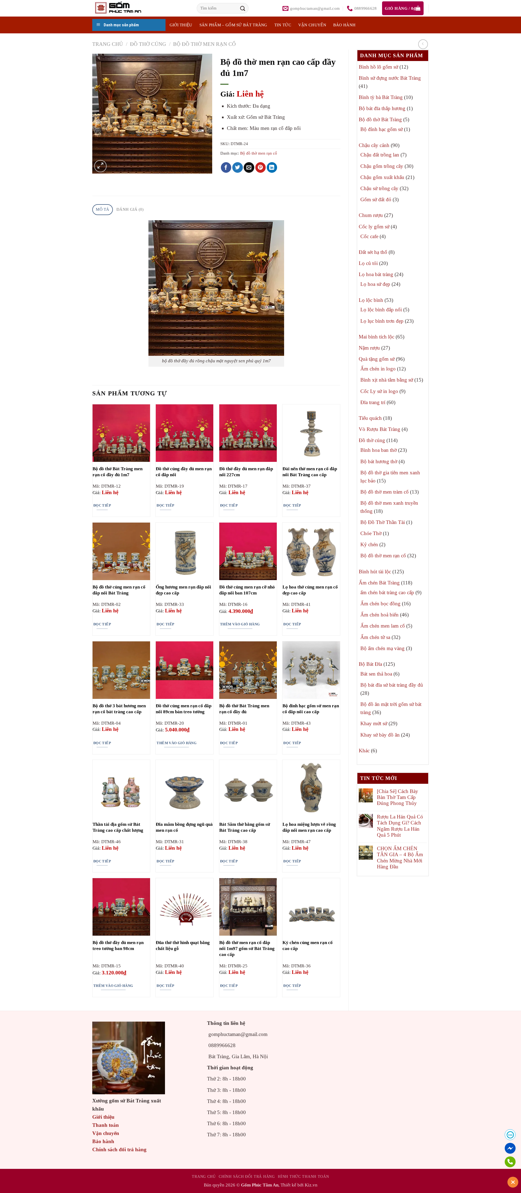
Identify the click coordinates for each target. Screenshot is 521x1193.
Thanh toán (105, 1125)
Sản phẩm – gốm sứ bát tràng (233, 25)
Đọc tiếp (102, 505)
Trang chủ (107, 44)
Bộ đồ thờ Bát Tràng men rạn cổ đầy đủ (244, 708)
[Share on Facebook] (226, 167)
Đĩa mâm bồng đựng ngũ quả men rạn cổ (184, 827)
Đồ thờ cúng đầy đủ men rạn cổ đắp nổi (184, 471)
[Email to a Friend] (249, 167)
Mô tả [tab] (102, 209)
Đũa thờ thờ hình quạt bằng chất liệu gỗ (183, 945)
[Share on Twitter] (237, 167)
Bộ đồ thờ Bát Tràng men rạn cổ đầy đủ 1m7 (117, 471)
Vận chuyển (312, 25)
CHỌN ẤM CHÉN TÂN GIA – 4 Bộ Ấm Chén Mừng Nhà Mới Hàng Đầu (400, 857)
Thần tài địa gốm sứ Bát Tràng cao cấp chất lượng (118, 827)
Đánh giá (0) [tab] (130, 209)
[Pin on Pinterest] (260, 167)
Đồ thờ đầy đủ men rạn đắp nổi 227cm (246, 471)
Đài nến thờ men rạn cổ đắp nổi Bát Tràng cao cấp (309, 471)
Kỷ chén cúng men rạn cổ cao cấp (307, 945)
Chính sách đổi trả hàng (119, 1149)
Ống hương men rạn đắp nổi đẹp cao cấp (183, 590)
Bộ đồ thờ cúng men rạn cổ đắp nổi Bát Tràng (119, 590)
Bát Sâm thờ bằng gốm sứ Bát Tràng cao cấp (244, 827)
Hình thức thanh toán (303, 1176)
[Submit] (242, 8)
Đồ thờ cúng (148, 44)
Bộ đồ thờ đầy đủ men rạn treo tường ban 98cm (118, 945)
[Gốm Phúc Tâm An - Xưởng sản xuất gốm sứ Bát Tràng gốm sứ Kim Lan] (123, 8)
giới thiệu (181, 25)
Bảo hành (344, 25)
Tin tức (282, 25)
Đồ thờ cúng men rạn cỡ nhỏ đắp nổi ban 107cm (247, 590)
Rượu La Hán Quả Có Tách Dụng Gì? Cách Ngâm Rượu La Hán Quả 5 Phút (400, 826)
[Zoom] (100, 166)
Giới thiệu (103, 1117)
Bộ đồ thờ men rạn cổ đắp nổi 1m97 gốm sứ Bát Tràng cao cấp (247, 948)
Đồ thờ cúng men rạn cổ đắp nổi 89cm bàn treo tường (183, 708)
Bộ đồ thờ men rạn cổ (204, 44)
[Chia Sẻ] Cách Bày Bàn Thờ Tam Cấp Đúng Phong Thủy (397, 797)
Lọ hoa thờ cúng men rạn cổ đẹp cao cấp (310, 590)
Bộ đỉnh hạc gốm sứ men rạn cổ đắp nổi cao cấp (310, 708)
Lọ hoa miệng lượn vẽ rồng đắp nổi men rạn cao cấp (309, 827)
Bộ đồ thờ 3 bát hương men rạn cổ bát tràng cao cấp (119, 708)
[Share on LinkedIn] (272, 167)
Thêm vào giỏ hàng (240, 624)
